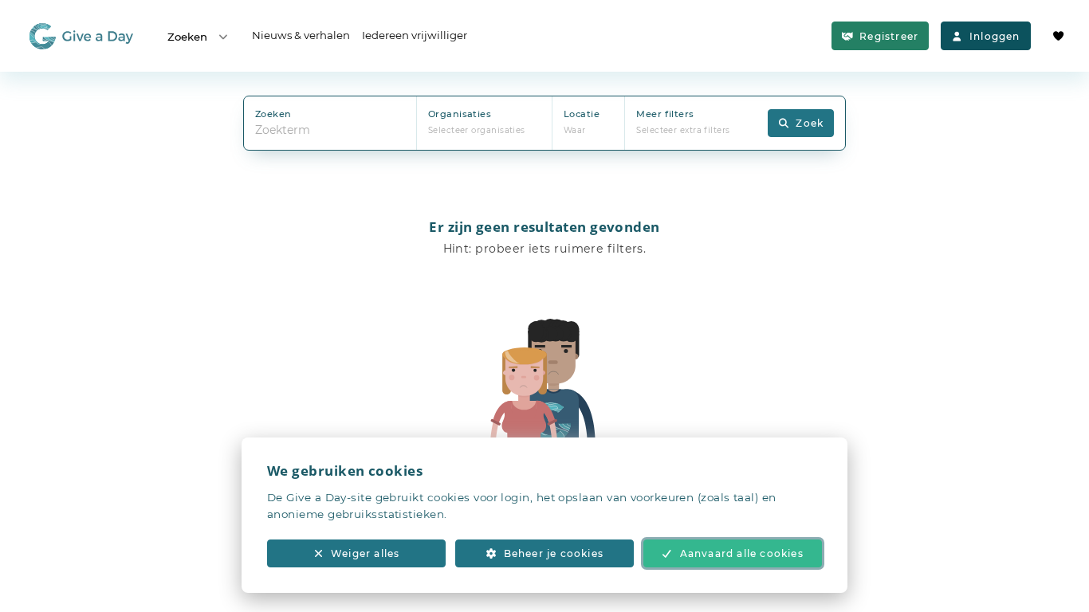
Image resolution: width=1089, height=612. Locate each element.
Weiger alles (365, 553)
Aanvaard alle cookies (742, 553)
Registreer (888, 36)
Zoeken (187, 36)
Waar (575, 130)
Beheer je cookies (553, 553)
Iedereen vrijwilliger (414, 35)
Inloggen (994, 36)
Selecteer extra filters (682, 130)
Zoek (810, 123)
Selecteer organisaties (476, 130)
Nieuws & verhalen (301, 35)
